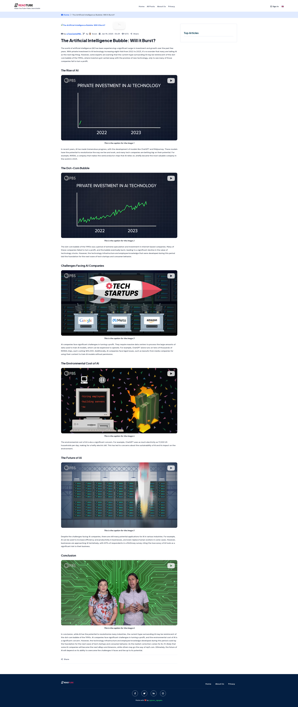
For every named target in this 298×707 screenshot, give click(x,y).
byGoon (91, 34)
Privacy (231, 684)
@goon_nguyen (155, 700)
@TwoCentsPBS (73, 34)
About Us (219, 684)
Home (66, 15)
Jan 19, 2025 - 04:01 (111, 34)
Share (136, 34)
